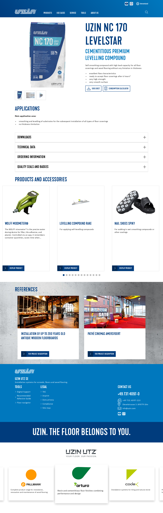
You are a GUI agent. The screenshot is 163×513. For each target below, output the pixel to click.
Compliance (47, 404)
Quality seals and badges (33, 167)
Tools (83, 13)
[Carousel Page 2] (67, 275)
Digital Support (23, 392)
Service (73, 13)
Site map (46, 408)
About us (95, 13)
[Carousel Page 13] (99, 275)
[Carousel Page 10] (90, 275)
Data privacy (48, 400)
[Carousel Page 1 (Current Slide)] (64, 275)
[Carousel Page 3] (70, 275)
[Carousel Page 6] (78, 275)
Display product (16, 268)
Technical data (26, 147)
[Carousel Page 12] (96, 275)
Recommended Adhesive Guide (24, 397)
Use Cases (61, 13)
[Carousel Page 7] (81, 275)
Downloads (24, 137)
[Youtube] (127, 4)
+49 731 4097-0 (129, 394)
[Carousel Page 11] (93, 275)
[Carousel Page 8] (84, 275)
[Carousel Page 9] (87, 275)
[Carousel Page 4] (73, 275)
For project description (37, 354)
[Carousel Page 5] (75, 275)
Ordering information (31, 157)
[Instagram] (131, 4)
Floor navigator (24, 403)
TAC (44, 392)
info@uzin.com (129, 408)
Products (48, 13)
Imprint (45, 396)
